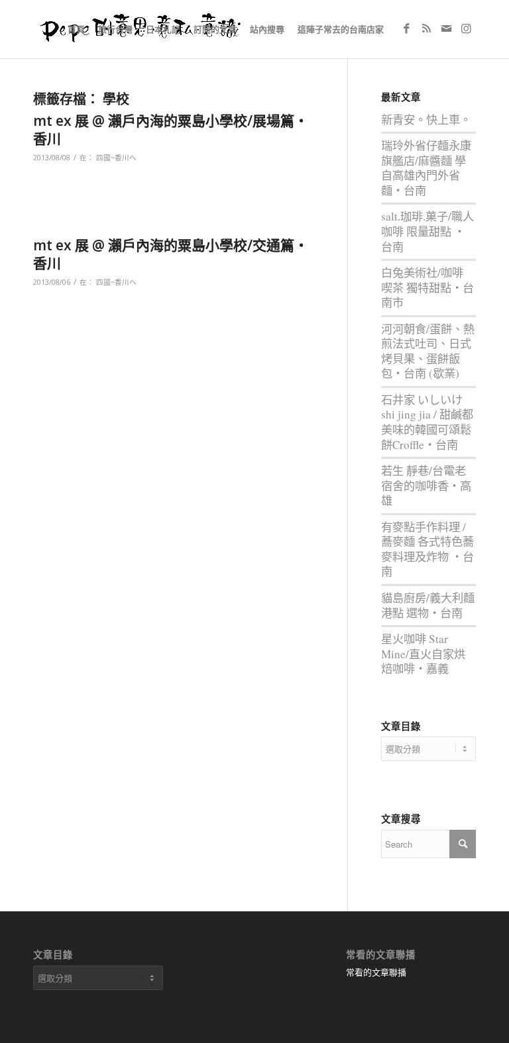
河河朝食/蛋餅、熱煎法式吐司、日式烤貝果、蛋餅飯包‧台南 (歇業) (428, 351)
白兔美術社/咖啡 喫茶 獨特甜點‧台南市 (427, 287)
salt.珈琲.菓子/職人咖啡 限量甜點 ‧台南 (427, 231)
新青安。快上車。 (426, 119)
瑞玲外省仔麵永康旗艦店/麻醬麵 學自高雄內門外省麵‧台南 (426, 168)
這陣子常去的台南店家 (341, 29)
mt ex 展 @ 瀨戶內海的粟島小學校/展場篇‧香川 (170, 129)
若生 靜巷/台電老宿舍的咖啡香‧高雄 (426, 485)
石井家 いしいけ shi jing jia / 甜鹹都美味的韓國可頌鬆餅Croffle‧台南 (427, 422)
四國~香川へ (116, 157)
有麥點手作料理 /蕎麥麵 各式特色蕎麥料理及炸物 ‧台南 (427, 549)
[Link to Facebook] (406, 28)
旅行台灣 (115, 29)
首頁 (76, 29)
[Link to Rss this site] (426, 28)
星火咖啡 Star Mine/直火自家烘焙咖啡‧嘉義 (423, 653)
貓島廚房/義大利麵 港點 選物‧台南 (428, 605)
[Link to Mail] (446, 28)
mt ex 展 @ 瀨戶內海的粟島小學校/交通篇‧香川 (170, 254)
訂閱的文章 (215, 29)
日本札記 (163, 29)
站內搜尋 (267, 29)
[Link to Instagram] (466, 28)
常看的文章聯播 (376, 972)
